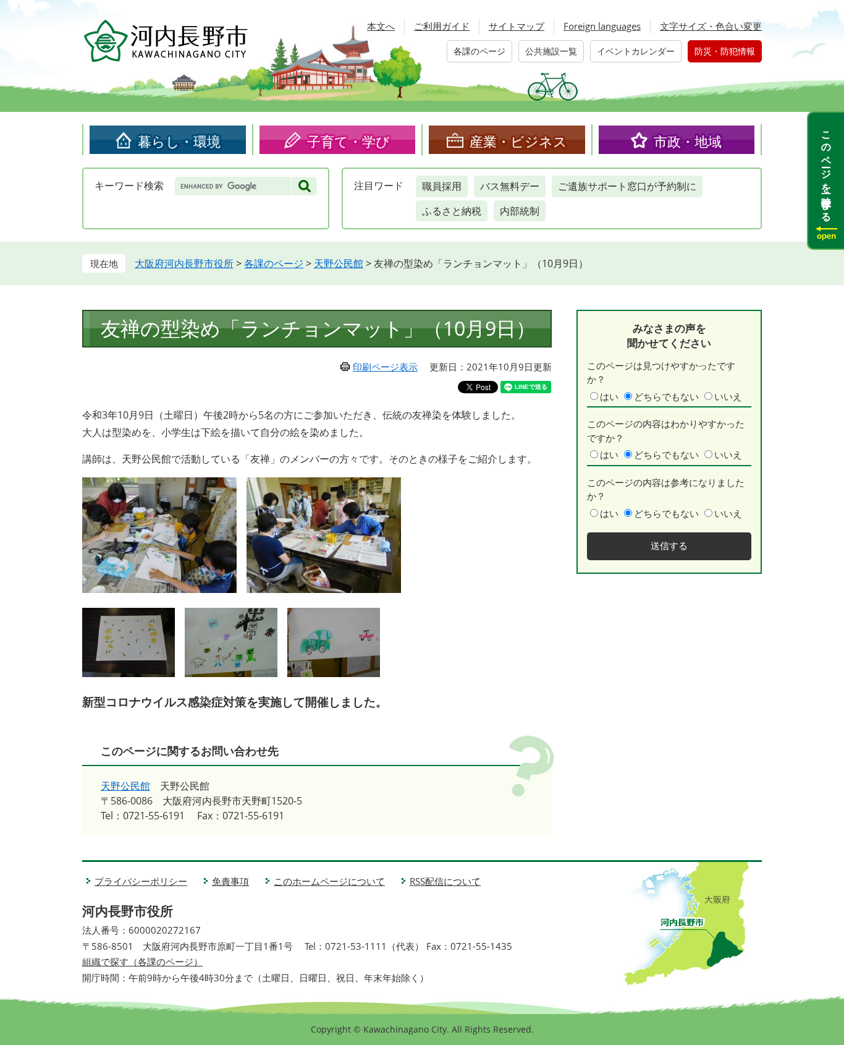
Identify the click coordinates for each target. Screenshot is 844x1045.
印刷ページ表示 (385, 366)
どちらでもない (666, 396)
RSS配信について (445, 881)
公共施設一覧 (551, 51)
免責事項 (230, 881)
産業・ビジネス (518, 141)
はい (609, 396)
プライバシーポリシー (141, 881)
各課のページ (479, 51)
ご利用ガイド (442, 26)
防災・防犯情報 (724, 51)
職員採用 (442, 186)
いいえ (728, 396)
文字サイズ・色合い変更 (711, 26)
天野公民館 (338, 263)
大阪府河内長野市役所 (184, 263)
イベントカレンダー (636, 51)
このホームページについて (329, 881)
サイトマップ (516, 26)
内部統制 (519, 211)
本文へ (381, 26)
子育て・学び (348, 141)
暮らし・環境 (179, 141)
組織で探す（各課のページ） (142, 961)
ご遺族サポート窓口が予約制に (627, 186)
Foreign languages (602, 26)
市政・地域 (688, 141)
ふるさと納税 (451, 211)
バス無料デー (509, 186)
